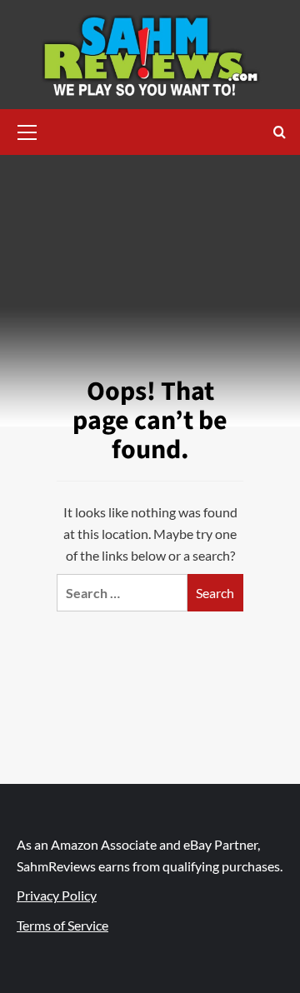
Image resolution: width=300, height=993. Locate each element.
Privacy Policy (57, 895)
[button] (27, 130)
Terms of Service (62, 925)
